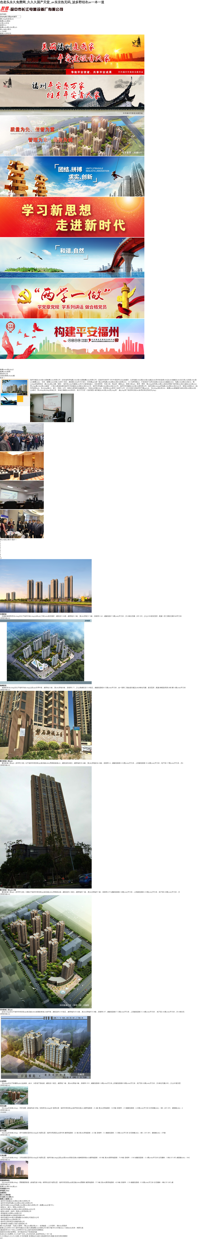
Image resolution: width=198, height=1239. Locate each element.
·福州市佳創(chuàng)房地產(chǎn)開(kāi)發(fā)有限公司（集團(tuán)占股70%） (27, 1205)
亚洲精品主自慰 (34, 1236)
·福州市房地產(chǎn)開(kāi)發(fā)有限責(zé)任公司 (17, 1209)
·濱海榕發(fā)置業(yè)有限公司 (11, 1213)
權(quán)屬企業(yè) (31, 1226)
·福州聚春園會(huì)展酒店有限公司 (12, 1215)
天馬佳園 (3, 1155)
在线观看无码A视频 (47, 1236)
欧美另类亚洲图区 (61, 1236)
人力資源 (3, 31)
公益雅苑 (3, 1081)
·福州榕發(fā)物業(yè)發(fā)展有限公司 (13, 1224)
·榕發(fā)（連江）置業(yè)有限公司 (12, 1207)
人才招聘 (51, 1226)
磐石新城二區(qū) (6, 761)
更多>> (2, 378)
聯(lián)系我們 (62, 1226)
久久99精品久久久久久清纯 (9, 1236)
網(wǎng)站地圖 (5, 1226)
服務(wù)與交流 (5, 33)
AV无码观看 (24, 1236)
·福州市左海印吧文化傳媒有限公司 (12, 1221)
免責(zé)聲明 (17, 1226)
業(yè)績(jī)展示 (5, 29)
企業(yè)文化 (4, 23)
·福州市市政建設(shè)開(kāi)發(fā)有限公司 (15, 1201)
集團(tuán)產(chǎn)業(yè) (8, 27)
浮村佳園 (3, 1106)
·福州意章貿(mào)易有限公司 (10, 1219)
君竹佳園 (3, 1131)
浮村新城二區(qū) (6, 1010)
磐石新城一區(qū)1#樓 (8, 890)
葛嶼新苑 (3, 685)
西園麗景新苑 (5, 1180)
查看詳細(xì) (5, 618)
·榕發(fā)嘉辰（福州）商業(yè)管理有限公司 (15, 1211)
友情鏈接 (43, 1226)
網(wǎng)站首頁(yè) (7, 19)
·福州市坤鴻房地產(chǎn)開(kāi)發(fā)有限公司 (16, 1203)
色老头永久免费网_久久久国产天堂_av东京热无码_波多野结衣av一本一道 (52, 2)
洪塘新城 (3, 614)
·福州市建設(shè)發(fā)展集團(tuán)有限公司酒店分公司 (19, 1217)
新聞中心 (3, 25)
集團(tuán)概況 (5, 21)
